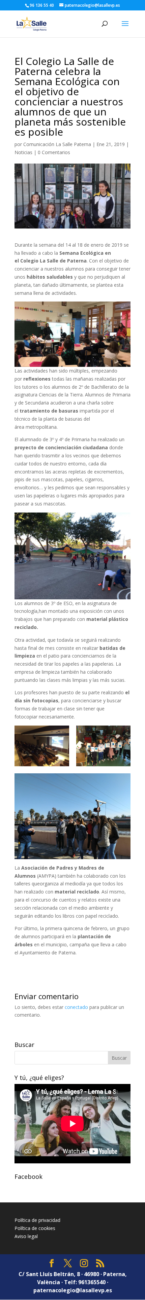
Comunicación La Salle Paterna (57, 144)
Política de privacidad (37, 1220)
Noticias (23, 152)
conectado (76, 1007)
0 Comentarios (54, 152)
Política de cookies (34, 1228)
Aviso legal (26, 1236)
